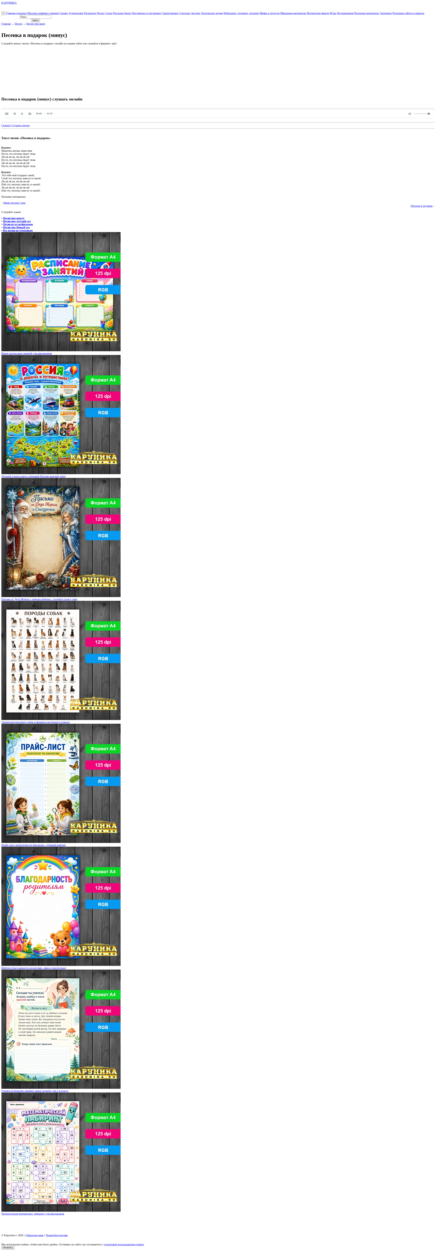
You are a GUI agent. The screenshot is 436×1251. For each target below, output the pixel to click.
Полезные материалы (366, 13)
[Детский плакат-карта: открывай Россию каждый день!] (61, 473)
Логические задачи (212, 13)
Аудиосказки (75, 13)
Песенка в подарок (422, 205)
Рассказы (118, 13)
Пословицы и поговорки (146, 13)
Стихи (108, 13)
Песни (100, 13)
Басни (127, 13)
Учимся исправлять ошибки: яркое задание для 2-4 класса (34, 1090)
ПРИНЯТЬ (8, 1248)
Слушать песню (20, 125)
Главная (6, 23)
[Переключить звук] (410, 113)
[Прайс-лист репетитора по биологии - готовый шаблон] (61, 842)
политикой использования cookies (124, 1244)
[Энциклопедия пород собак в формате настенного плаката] (61, 719)
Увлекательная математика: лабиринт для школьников (32, 1213)
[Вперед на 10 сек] (30, 113)
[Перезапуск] (6, 113)
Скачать (6, 125)
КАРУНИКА (9, 2)
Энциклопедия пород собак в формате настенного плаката (35, 722)
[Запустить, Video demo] (22, 113)
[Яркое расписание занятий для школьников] (61, 350)
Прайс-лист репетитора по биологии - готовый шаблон (33, 845)
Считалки (184, 13)
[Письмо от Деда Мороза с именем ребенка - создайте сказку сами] (61, 596)
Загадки (195, 13)
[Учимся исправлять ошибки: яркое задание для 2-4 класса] (61, 1087)
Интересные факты (318, 13)
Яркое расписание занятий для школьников (26, 353)
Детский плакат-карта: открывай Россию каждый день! (33, 476)
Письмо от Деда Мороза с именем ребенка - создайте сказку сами (39, 599)
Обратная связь (34, 1235)
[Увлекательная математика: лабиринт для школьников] (61, 1210)
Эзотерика (386, 13)
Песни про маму (35, 23)
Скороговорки (170, 13)
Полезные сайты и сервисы (408, 13)
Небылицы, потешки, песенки (241, 13)
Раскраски (90, 13)
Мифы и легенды (270, 13)
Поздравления (345, 13)
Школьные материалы (293, 13)
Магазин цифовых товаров (43, 13)
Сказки (63, 13)
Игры (333, 13)
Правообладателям (57, 1235)
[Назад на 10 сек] (14, 113)
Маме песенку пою (14, 202)
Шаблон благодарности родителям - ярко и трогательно (33, 968)
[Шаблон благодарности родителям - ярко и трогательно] (61, 964)
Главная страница (16, 13)
